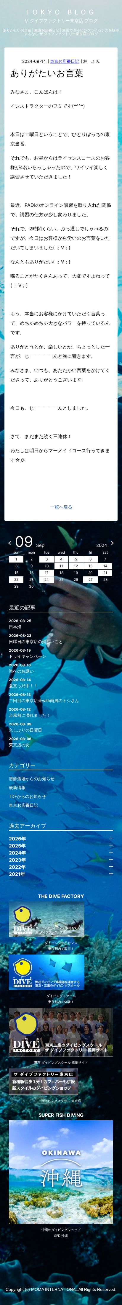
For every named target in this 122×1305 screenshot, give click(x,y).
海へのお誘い (21, 668)
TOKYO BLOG (61, 12)
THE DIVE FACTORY (61, 896)
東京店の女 (20, 742)
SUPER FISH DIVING (61, 1115)
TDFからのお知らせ (27, 796)
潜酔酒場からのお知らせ (31, 778)
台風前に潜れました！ (29, 712)
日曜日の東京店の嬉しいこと (36, 638)
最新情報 (17, 787)
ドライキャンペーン (27, 653)
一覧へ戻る (61, 507)
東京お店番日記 (64, 61)
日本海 (20, 624)
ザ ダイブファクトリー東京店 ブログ (61, 20)
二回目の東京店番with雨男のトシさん (44, 697)
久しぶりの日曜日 (25, 727)
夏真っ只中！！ (23, 683)
